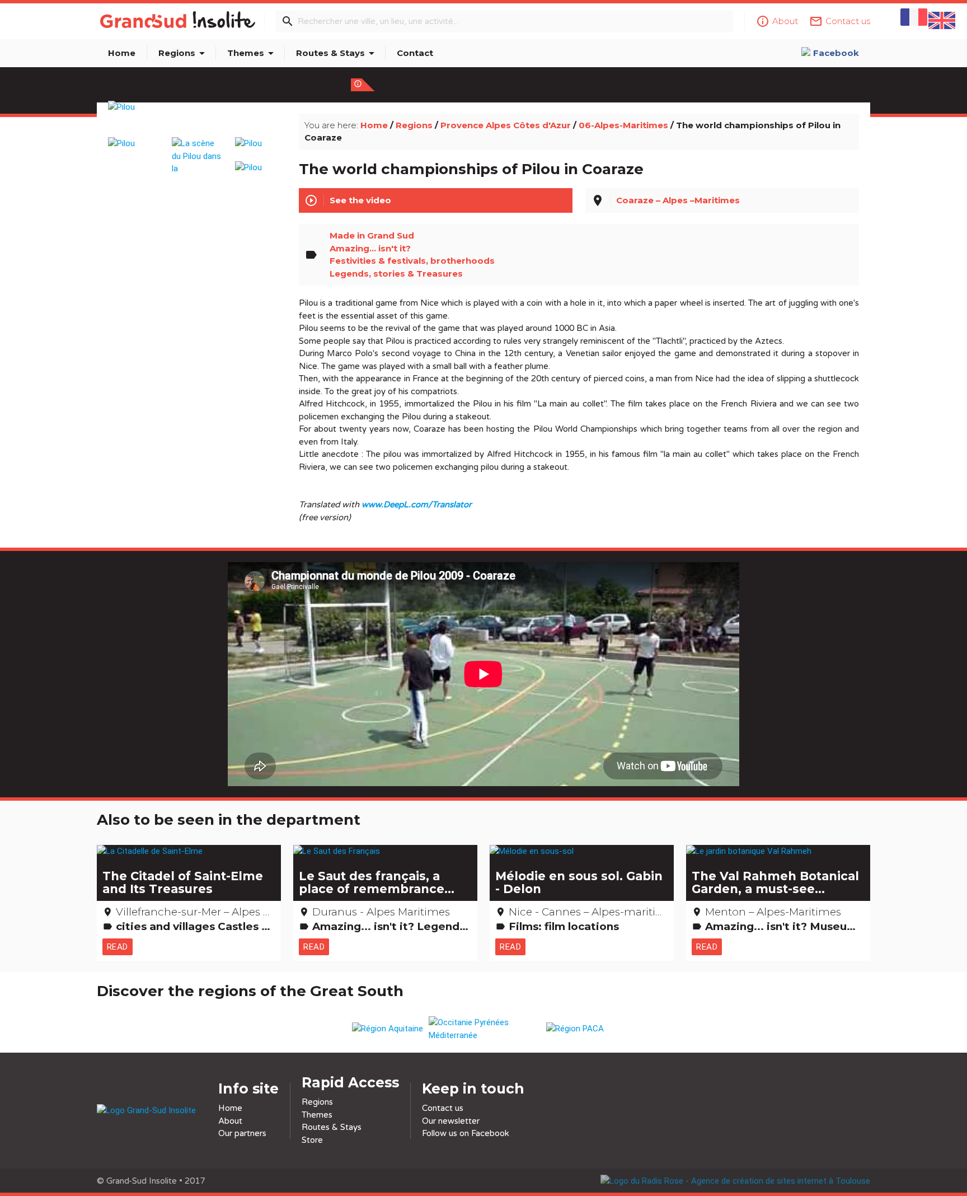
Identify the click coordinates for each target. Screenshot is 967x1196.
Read (117, 947)
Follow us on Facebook (465, 1133)
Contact (415, 53)
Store (312, 1140)
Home (121, 53)
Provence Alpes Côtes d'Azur (505, 125)
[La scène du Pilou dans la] (197, 150)
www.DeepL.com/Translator (417, 504)
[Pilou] (197, 120)
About (230, 1121)
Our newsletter (451, 1121)
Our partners (242, 1133)
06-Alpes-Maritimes (623, 125)
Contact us (442, 1108)
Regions (183, 53)
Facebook (836, 53)
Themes (252, 53)
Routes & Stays (337, 53)
